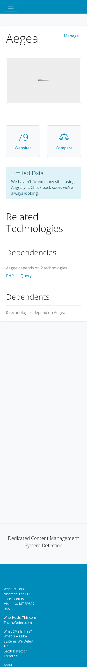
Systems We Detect (18, 641)
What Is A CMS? (15, 636)
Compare (64, 148)
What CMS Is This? (18, 631)
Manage (71, 36)
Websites (23, 148)
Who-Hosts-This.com (20, 617)
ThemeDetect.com (18, 622)
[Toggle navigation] (10, 7)
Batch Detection (16, 651)
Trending (10, 656)
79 (23, 137)
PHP (10, 275)
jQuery (26, 275)
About (8, 664)
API (6, 646)
